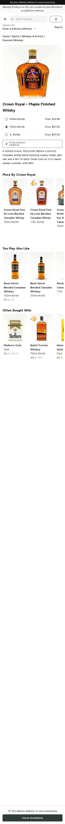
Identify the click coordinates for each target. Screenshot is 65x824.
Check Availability (32, 817)
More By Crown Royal (19, 174)
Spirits (15, 36)
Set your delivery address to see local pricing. (32, 2)
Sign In (58, 27)
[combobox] (30, 19)
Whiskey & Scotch (32, 36)
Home (6, 36)
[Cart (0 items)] (56, 19)
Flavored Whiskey (13, 40)
